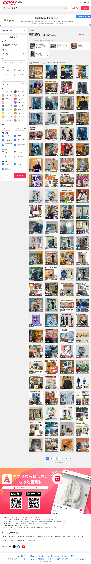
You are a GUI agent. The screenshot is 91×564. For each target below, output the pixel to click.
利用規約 (41, 559)
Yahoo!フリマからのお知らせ (26, 536)
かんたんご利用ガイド (17, 540)
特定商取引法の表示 (62, 559)
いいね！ (40, 76)
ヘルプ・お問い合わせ (77, 559)
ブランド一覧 (82, 536)
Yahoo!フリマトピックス (44, 536)
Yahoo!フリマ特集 (59, 536)
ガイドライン (50, 559)
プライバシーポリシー (13, 559)
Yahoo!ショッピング (54, 556)
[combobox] (35, 8)
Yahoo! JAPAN (84, 3)
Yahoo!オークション (37, 556)
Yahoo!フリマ (34, 30)
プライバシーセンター (29, 559)
